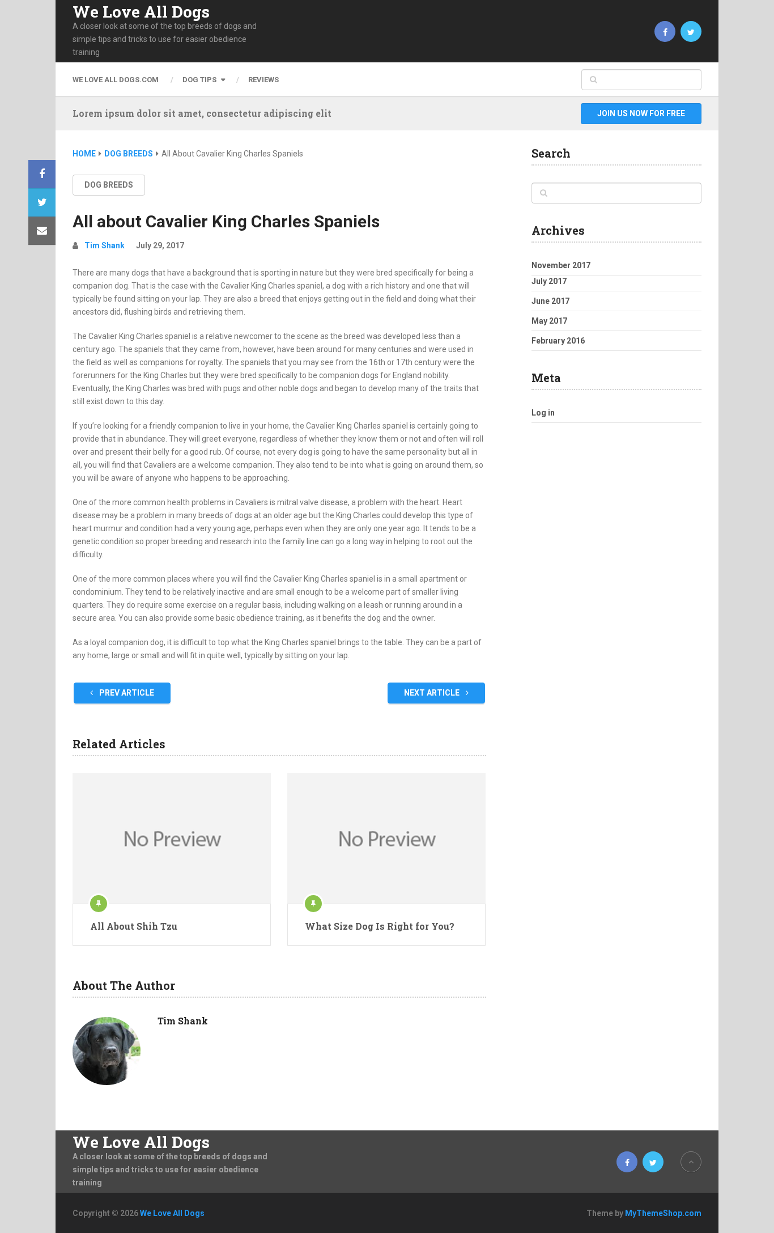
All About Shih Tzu (133, 926)
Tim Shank (104, 245)
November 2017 (560, 265)
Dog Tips (199, 79)
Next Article (432, 692)
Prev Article (125, 692)
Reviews (263, 79)
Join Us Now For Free (641, 113)
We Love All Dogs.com (116, 79)
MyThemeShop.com (663, 1213)
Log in (543, 412)
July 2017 (549, 281)
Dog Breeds (108, 184)
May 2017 (549, 320)
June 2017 (550, 301)
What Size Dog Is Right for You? (379, 926)
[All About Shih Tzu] (172, 838)
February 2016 (558, 340)
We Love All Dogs (141, 12)
